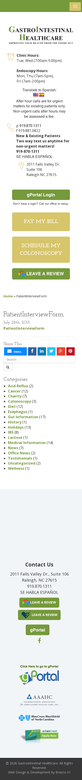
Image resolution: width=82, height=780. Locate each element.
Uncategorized (21, 463)
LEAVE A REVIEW (44, 273)
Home (8, 296)
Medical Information (27, 442)
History (14, 422)
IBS (10, 432)
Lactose (15, 437)
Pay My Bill (41, 221)
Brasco (63, 772)
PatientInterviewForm (23, 328)
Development (40, 772)
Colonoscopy (19, 401)
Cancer (14, 391)
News (13, 447)
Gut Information (23, 416)
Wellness (16, 468)
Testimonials (20, 458)
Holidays (16, 427)
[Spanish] (41, 95)
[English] (35, 95)
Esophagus (17, 411)
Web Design (17, 772)
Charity (15, 396)
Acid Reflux (18, 385)
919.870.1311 (30, 125)
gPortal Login (41, 194)
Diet (12, 406)
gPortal (37, 630)
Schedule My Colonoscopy (41, 249)
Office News (19, 453)
